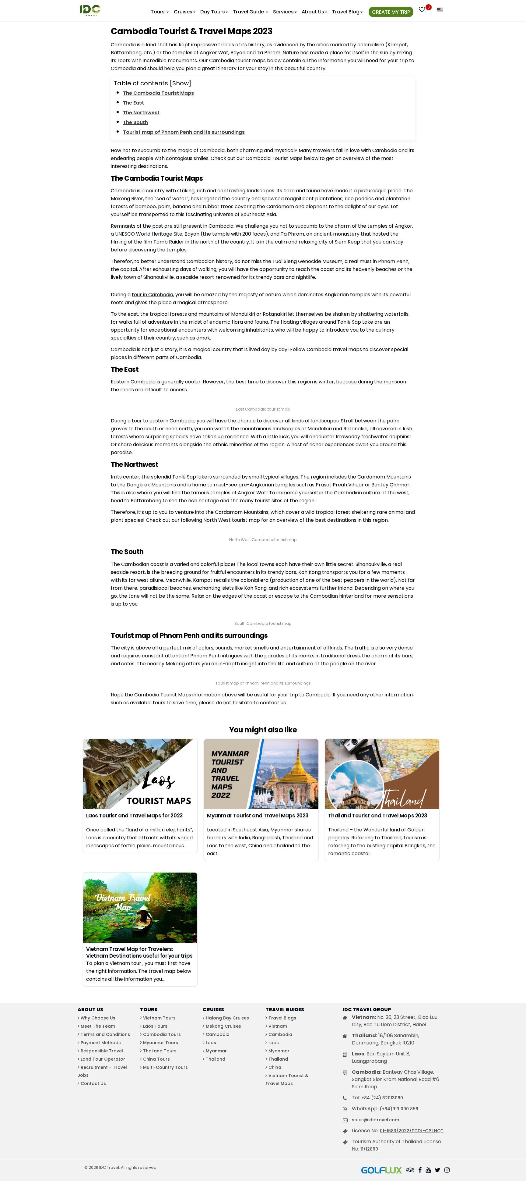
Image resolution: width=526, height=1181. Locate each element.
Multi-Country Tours (165, 1067)
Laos (211, 1043)
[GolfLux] (381, 1171)
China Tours (156, 1059)
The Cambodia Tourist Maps (158, 93)
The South (135, 122)
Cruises (183, 11)
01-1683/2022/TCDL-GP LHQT (412, 1131)
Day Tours (212, 11)
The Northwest (141, 112)
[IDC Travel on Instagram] (447, 1171)
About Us (313, 11)
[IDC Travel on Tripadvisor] (410, 1171)
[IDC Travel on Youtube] (428, 1171)
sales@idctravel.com (375, 1120)
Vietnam (277, 1026)
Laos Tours (155, 1026)
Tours (158, 11)
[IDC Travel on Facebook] (420, 1171)
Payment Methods (101, 1043)
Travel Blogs (282, 1018)
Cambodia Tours (162, 1034)
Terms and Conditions (105, 1034)
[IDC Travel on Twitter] (437, 1171)
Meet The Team (98, 1026)
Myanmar (216, 1051)
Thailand (215, 1059)
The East (133, 102)
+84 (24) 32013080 (382, 1098)
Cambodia (218, 1034)
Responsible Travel (102, 1051)
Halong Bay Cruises (227, 1018)
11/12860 (369, 1149)
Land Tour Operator (103, 1059)
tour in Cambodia (152, 294)
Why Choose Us (98, 1018)
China (274, 1067)
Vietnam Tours (159, 1018)
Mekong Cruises (223, 1026)
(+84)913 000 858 (399, 1109)
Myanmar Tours (160, 1043)
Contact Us (93, 1083)
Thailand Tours (160, 1051)
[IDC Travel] (90, 9)
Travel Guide (249, 11)
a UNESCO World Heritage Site (146, 233)
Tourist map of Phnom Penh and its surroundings (184, 132)
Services (283, 11)
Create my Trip (391, 12)
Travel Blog (345, 11)
